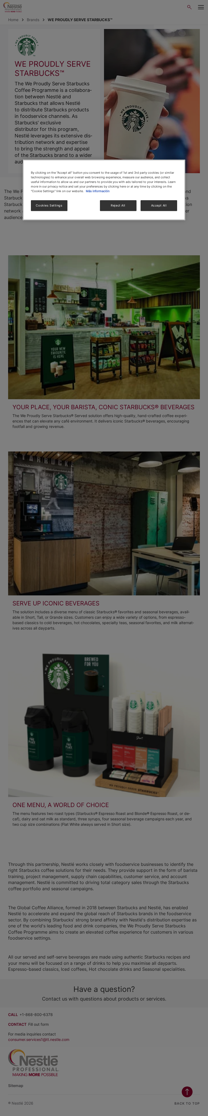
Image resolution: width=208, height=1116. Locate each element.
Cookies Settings (49, 205)
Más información (97, 191)
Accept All (159, 205)
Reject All (118, 205)
